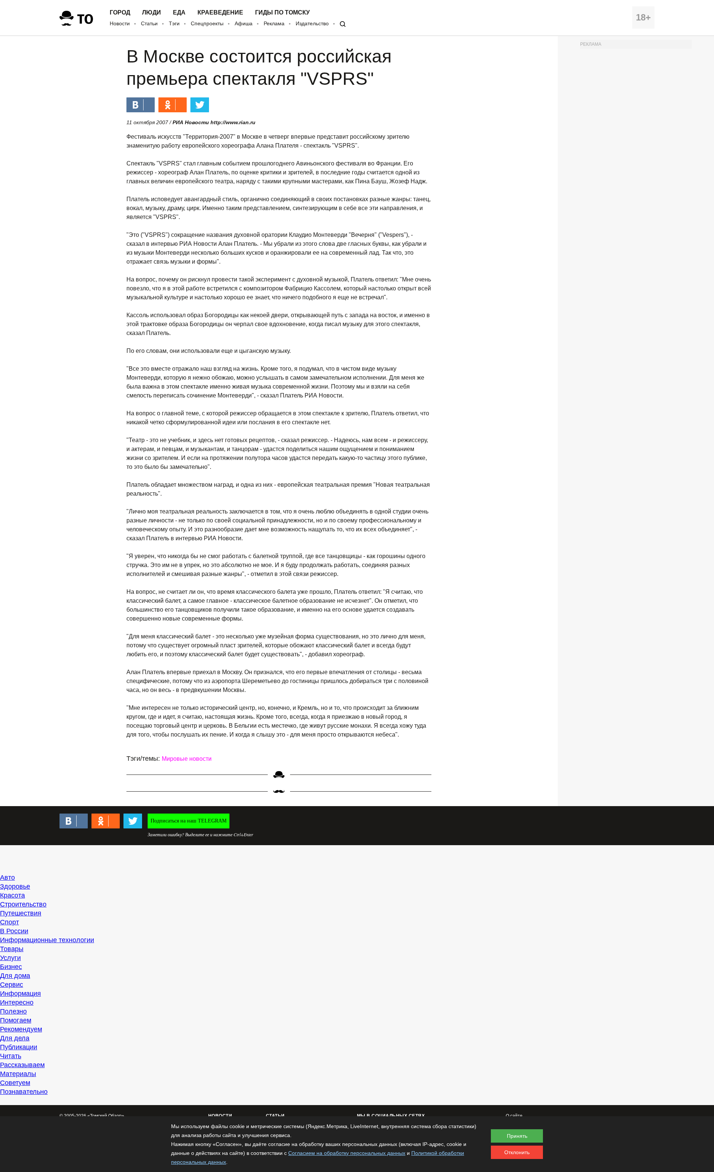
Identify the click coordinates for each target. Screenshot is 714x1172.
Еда (179, 13)
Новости (120, 23)
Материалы (18, 1074)
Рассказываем (22, 1065)
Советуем (15, 1082)
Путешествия (20, 913)
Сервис (11, 984)
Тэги (174, 23)
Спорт (9, 922)
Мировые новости (187, 759)
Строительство (23, 904)
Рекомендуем (21, 1029)
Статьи (149, 23)
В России (14, 931)
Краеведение (220, 13)
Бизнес (11, 966)
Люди (151, 13)
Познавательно (24, 1091)
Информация (20, 993)
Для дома (15, 975)
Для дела (14, 1038)
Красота (12, 895)
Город (120, 13)
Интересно (16, 1002)
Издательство (312, 23)
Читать (10, 1056)
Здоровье (15, 886)
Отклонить (517, 1152)
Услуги (10, 958)
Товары (11, 949)
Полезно (13, 1011)
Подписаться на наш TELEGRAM (188, 821)
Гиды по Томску (282, 13)
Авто (7, 877)
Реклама (274, 23)
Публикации (18, 1047)
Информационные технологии (47, 940)
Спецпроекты (207, 23)
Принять (517, 1136)
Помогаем (15, 1020)
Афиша (244, 23)
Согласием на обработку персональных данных (346, 1153)
